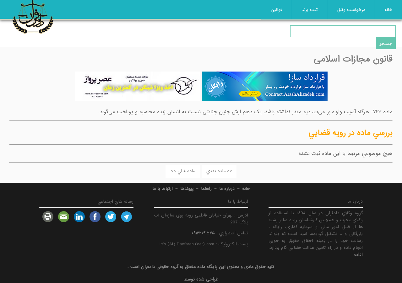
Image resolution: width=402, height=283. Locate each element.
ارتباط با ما (162, 188)
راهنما (206, 188)
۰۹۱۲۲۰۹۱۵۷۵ (203, 233)
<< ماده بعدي (219, 171)
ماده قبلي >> (183, 171)
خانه (388, 9)
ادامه (358, 254)
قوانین (276, 9)
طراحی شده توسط (201, 279)
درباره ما (227, 188)
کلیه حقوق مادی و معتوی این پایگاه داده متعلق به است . (201, 266)
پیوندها (186, 188)
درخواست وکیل (351, 9)
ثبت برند (310, 9)
